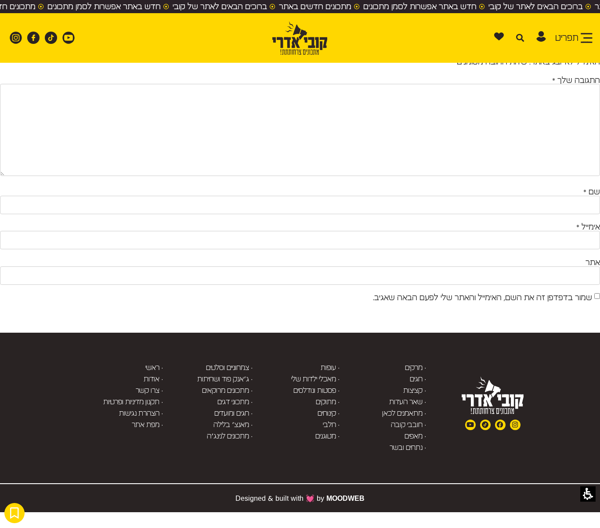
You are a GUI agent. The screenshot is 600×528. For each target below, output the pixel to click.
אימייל (588, 226)
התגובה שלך (576, 80)
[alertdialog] (300, 6)
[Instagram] (515, 425)
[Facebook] (500, 425)
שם (591, 191)
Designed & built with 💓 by (300, 498)
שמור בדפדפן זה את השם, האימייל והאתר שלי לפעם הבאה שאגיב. (482, 297)
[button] (541, 36)
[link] (66, 38)
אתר (593, 262)
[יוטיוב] (470, 425)
